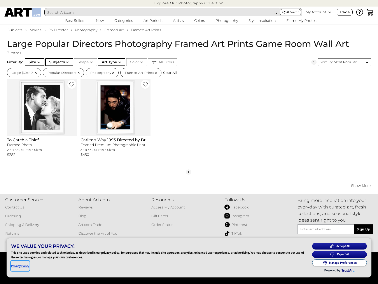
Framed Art (114, 30)
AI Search (292, 12)
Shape (83, 62)
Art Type (109, 62)
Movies (36, 30)
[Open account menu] (329, 12)
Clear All (170, 72)
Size (32, 62)
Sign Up (363, 229)
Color (134, 62)
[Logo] (22, 12)
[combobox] (158, 12)
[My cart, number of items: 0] (370, 12)
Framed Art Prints (146, 30)
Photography (86, 30)
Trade (344, 12)
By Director (58, 30)
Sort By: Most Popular (338, 62)
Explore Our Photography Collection (189, 3)
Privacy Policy (20, 266)
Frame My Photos (301, 21)
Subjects (15, 30)
